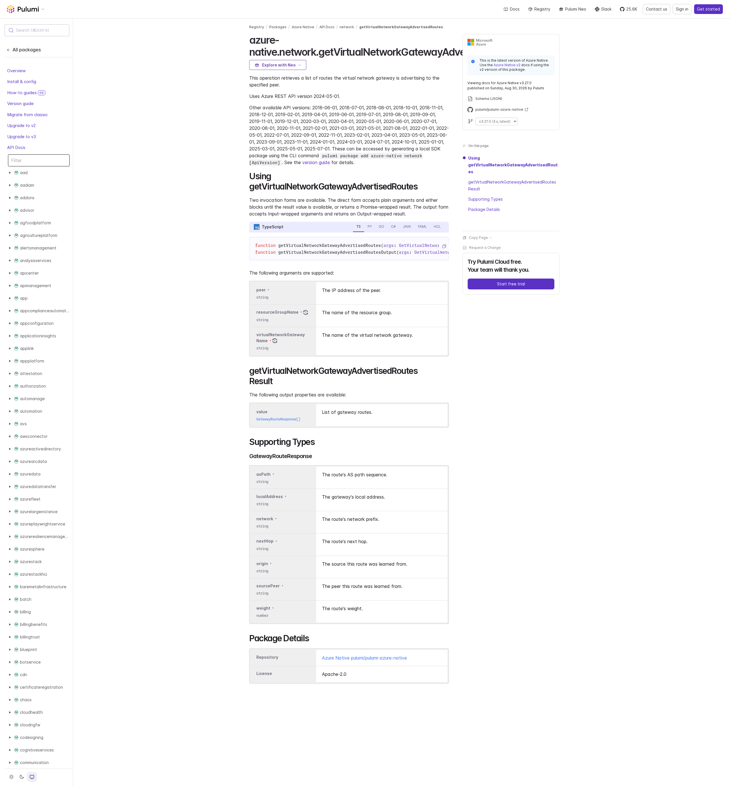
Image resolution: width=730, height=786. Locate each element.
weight (263, 608)
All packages (27, 50)
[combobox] (37, 30)
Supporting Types (485, 199)
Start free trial (511, 283)
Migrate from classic (27, 114)
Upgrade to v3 (21, 136)
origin (262, 563)
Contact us (656, 9)
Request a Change (485, 247)
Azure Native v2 (507, 65)
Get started (708, 9)
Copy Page (478, 237)
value (261, 411)
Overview (16, 70)
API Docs (16, 147)
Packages (278, 27)
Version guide (20, 103)
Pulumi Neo (575, 9)
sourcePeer (268, 585)
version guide (316, 162)
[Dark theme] (21, 776)
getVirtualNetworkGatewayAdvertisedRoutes (401, 27)
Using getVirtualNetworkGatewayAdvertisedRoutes (513, 165)
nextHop (264, 541)
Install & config (21, 81)
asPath (263, 474)
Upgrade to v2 (21, 125)
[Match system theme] (31, 776)
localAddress (269, 496)
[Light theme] (11, 776)
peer (261, 289)
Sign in (682, 9)
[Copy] (444, 246)
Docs (515, 9)
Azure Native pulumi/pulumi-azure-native (364, 658)
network (347, 27)
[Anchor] (421, 186)
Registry (542, 9)
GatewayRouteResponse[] (278, 419)
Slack (606, 9)
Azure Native (303, 27)
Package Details (484, 209)
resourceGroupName (277, 312)
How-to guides (25, 92)
